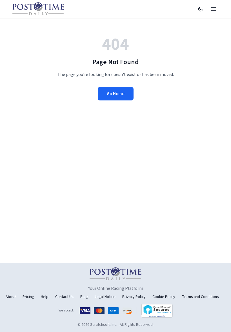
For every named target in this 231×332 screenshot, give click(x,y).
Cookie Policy (163, 297)
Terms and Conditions (200, 297)
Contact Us (64, 297)
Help (44, 297)
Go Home (116, 94)
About (11, 297)
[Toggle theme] (201, 9)
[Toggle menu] (213, 9)
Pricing (28, 297)
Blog (84, 297)
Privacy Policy (134, 297)
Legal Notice (105, 297)
